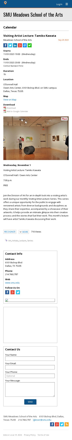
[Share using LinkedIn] (15, 46)
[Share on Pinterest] (64, 120)
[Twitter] (18, 293)
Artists (15, 240)
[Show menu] (65, 4)
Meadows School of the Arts (17, 39)
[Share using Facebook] (5, 46)
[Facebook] (7, 293)
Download (11, 108)
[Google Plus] (13, 293)
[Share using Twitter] (10, 46)
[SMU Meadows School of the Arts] (6, 300)
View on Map (9, 99)
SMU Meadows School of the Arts (33, 14)
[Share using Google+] (20, 46)
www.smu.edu (12, 282)
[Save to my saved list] (30, 46)
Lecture (22, 240)
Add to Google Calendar (17, 111)
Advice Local (8, 435)
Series (30, 240)
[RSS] (67, 424)
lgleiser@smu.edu (42, 419)
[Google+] (57, 424)
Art (9, 240)
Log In (59, 4)
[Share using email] (25, 46)
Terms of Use (43, 435)
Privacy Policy (29, 435)
